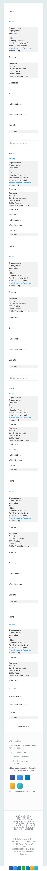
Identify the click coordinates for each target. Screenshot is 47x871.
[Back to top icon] (41, 865)
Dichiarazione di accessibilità (23, 817)
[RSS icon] (26, 858)
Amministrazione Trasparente (22, 820)
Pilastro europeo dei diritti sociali (23, 824)
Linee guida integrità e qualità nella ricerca (24, 828)
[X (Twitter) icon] (24, 858)
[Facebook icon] (21, 858)
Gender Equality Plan (23, 822)
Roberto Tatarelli (27, 770)
